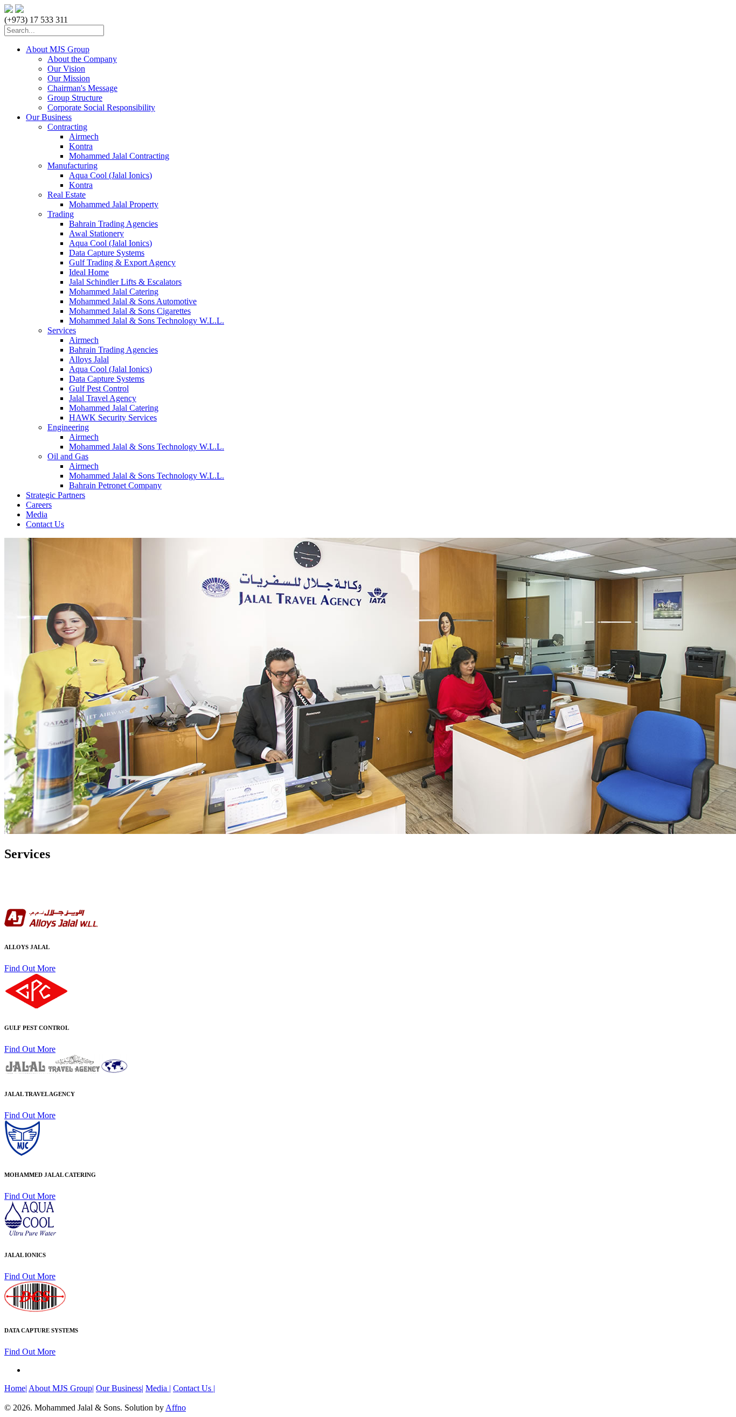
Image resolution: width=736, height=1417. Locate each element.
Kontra (81, 146)
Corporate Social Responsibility (101, 107)
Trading (60, 214)
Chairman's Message (82, 88)
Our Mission (68, 78)
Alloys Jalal (89, 359)
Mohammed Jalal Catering (113, 291)
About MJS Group (57, 49)
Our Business (49, 117)
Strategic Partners (55, 495)
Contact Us (45, 524)
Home (15, 1388)
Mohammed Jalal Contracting (119, 155)
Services (61, 330)
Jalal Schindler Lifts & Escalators (125, 281)
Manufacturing (72, 165)
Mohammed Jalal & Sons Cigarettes (130, 310)
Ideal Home (89, 272)
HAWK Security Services (113, 417)
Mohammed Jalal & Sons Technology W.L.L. (146, 320)
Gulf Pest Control (99, 388)
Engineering (68, 427)
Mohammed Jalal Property (113, 204)
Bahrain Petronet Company (115, 485)
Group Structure (74, 97)
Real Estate (66, 194)
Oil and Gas (67, 456)
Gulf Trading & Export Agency (122, 262)
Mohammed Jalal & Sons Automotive (133, 301)
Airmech (84, 136)
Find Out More (29, 968)
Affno (175, 1407)
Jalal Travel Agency (102, 398)
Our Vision (66, 68)
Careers (39, 504)
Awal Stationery (96, 233)
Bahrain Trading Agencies (113, 223)
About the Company (82, 59)
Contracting (67, 126)
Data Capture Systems (106, 252)
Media (36, 514)
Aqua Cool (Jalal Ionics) (110, 175)
